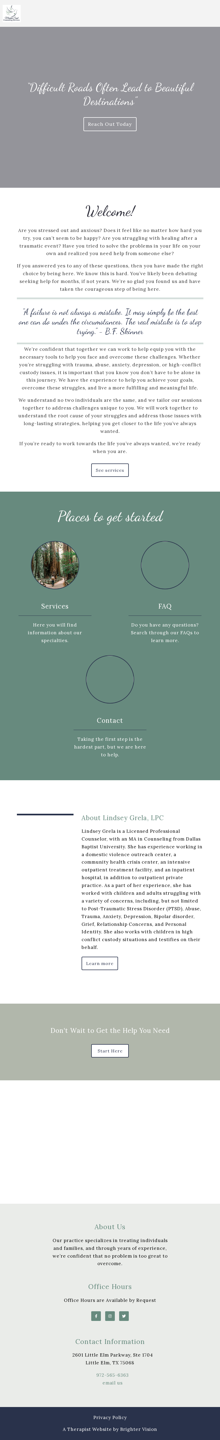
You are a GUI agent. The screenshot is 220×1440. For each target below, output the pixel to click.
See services (110, 470)
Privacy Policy (110, 1417)
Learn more (99, 963)
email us (112, 1383)
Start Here (110, 1051)
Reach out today (110, 124)
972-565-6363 (112, 1375)
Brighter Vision (138, 1429)
